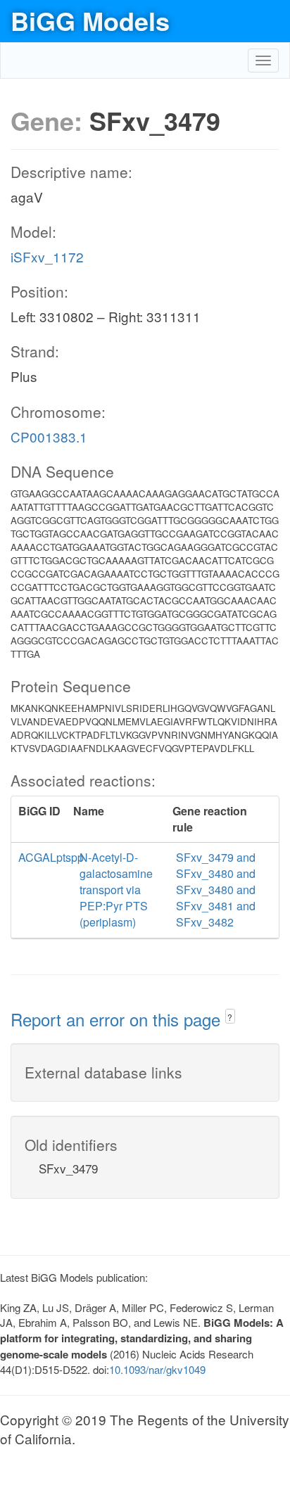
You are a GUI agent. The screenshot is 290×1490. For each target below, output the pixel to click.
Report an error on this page (118, 1019)
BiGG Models (90, 20)
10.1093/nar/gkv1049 (157, 1369)
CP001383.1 (49, 436)
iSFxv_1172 (47, 256)
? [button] (229, 1017)
